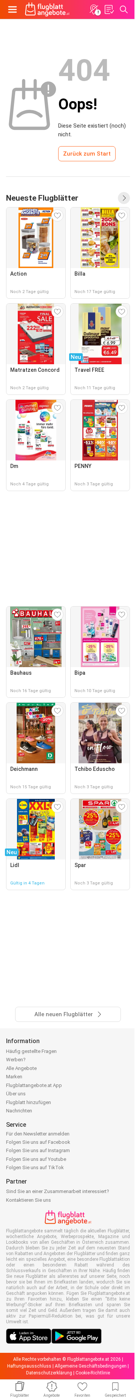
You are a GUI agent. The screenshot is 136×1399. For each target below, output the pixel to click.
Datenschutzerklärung (49, 1373)
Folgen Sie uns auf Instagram (38, 1150)
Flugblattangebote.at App (34, 1085)
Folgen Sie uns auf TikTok (35, 1167)
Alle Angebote (21, 1068)
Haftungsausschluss (29, 1366)
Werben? (16, 1059)
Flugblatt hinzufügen (28, 1102)
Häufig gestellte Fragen (31, 1051)
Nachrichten (19, 1111)
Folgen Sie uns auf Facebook (38, 1142)
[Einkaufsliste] (109, 9)
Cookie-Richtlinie (93, 1373)
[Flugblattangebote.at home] (47, 9)
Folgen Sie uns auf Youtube (36, 1159)
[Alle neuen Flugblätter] (124, 198)
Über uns (16, 1093)
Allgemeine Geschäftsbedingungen (91, 1366)
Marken (14, 1076)
